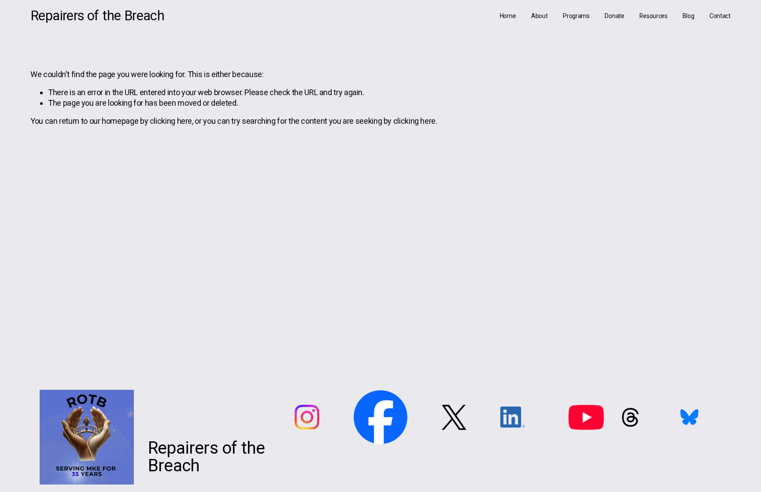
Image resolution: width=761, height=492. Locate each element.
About (539, 15)
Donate (614, 15)
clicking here (171, 121)
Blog (688, 15)
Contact (720, 15)
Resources (653, 15)
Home (508, 15)
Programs (576, 15)
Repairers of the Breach (97, 15)
